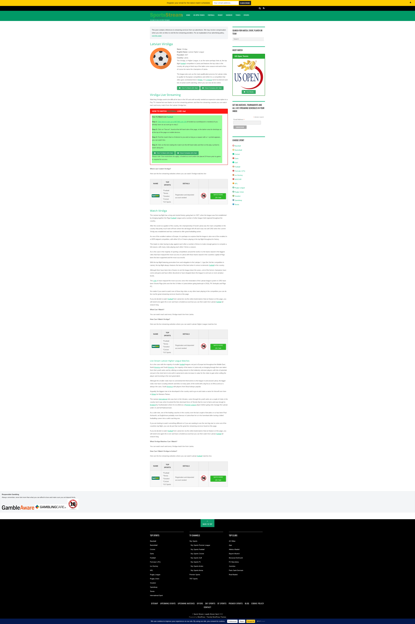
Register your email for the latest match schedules (188, 3)
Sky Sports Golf (196, 558)
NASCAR (237, 179)
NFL (236, 183)
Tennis (238, 15)
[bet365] (156, 197)
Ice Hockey (238, 175)
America (157, 367)
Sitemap (154, 603)
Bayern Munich (234, 554)
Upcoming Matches (186, 603)
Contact (207, 607)
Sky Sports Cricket (197, 554)
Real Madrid (233, 574)
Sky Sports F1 (196, 562)
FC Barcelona (234, 562)
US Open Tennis (199, 15)
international (163, 399)
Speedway (238, 200)
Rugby (220, 15)
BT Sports (222, 603)
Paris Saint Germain (236, 570)
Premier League (190, 405)
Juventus (232, 566)
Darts (236, 158)
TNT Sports (193, 579)
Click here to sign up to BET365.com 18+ (172, 122)
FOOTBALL (172, 111)
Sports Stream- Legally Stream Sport (206, 614)
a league (209, 80)
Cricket (237, 154)
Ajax (230, 545)
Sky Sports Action (197, 566)
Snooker (229, 15)
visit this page (156, 36)
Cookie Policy (257, 603)
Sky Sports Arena (197, 570)
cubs (155, 281)
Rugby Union (239, 192)
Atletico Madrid (234, 549)
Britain (200, 80)
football (183, 63)
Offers (200, 603)
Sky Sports (193, 541)
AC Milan (232, 541)
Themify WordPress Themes (216, 617)
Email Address (238, 119)
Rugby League (239, 188)
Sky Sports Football (197, 549)
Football (211, 15)
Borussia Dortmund (236, 558)
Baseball (237, 146)
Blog (247, 603)
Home (188, 15)
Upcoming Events (168, 603)
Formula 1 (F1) (239, 171)
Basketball (238, 150)
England (153, 405)
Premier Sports (194, 574)
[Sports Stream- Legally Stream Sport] (166, 17)
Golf (236, 162)
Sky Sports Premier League (200, 545)
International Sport (156, 595)
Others (246, 15)
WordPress (201, 617)
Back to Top (207, 524)
